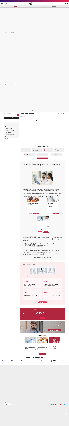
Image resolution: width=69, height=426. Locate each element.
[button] (42, 167)
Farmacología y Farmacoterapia (10, 134)
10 (48, 120)
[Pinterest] (57, 405)
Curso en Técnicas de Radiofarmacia (33, 203)
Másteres (21, 6)
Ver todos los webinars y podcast (54, 330)
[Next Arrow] (62, 313)
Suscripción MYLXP (38, 6)
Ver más (36, 213)
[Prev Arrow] (23, 313)
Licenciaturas (26, 6)
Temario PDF (30, 213)
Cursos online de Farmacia (41, 257)
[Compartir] (36, 201)
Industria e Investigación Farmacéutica (11, 130)
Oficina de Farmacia (8, 132)
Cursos (15, 6)
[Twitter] (59, 405)
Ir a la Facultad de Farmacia (42, 158)
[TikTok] (62, 405)
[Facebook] (51, 405)
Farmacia (9, 32)
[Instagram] (53, 405)
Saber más (42, 317)
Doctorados (32, 6)
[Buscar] (18, 115)
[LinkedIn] (55, 405)
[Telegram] (64, 405)
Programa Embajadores (47, 6)
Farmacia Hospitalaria (9, 128)
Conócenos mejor (42, 302)
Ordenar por (62, 113)
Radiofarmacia (8, 136)
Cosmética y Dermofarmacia (9, 126)
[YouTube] (60, 405)
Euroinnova (5, 32)
